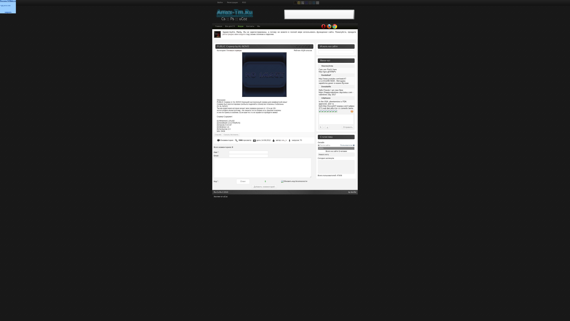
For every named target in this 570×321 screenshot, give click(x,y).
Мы (258, 26)
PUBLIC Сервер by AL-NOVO (233, 46)
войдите (242, 34)
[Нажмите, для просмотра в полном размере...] (264, 96)
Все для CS (230, 26)
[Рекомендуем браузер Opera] (323, 26)
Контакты (250, 26)
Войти (220, 2)
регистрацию (228, 34)
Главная (218, 26)
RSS (244, 2)
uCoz (225, 197)
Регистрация (232, 2)
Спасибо (218, 135)
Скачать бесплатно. (231, 135)
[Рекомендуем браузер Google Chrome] (335, 26)
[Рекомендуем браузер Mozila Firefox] (329, 26)
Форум (240, 26)
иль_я (284, 140)
